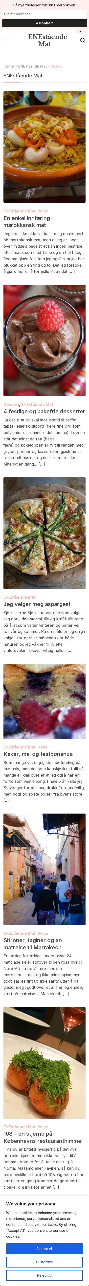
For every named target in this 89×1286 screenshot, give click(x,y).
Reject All (44, 1275)
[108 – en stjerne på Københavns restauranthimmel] (44, 1010)
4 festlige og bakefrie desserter (44, 411)
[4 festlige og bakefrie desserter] (44, 287)
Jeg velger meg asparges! (37, 604)
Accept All (44, 1249)
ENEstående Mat (47, 40)
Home (8, 66)
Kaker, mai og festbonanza (38, 754)
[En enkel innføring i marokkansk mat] (44, 94)
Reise (43, 211)
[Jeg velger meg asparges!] (44, 480)
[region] (44, 1241)
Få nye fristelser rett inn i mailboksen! (44, 5)
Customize (44, 1262)
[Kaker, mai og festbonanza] (44, 666)
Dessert (11, 404)
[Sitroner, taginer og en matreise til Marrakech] (44, 816)
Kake (42, 747)
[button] (5, 41)
